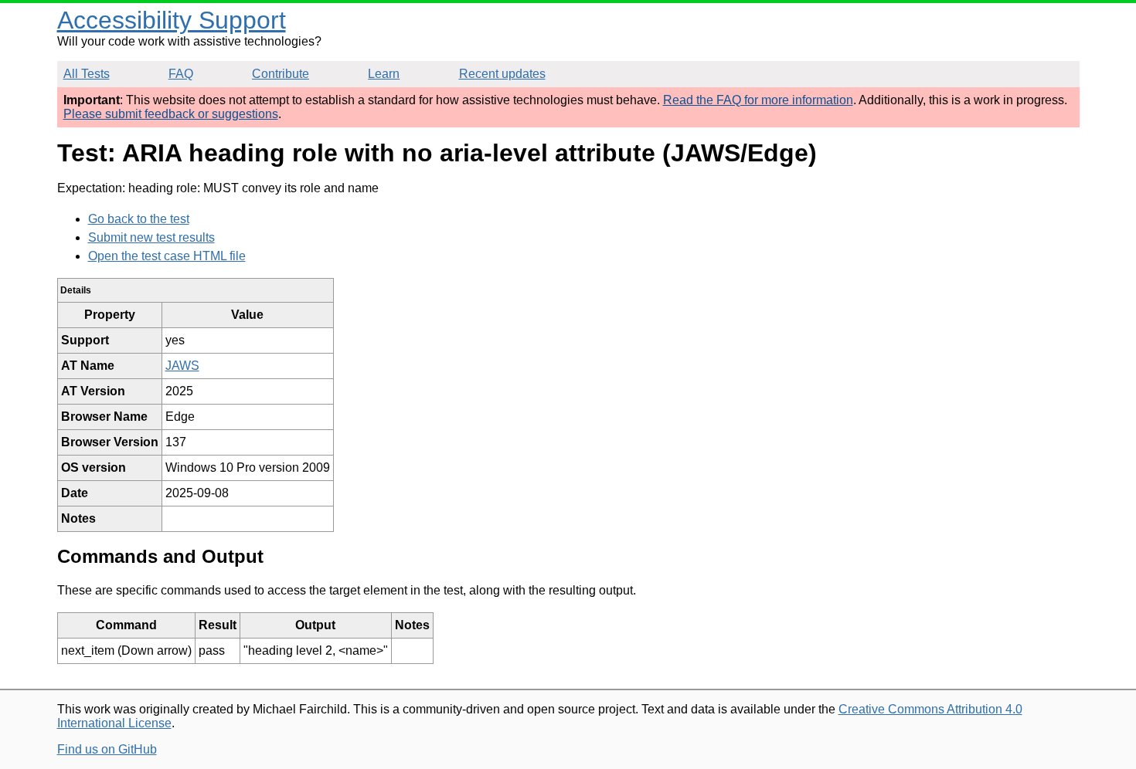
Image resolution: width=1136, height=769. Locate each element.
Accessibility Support (171, 20)
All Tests (86, 73)
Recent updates (502, 73)
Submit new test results (151, 237)
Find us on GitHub (107, 749)
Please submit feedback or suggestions (170, 113)
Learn (384, 73)
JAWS (182, 365)
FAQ (180, 73)
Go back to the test (138, 218)
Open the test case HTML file (167, 256)
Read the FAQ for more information (758, 100)
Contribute (280, 73)
